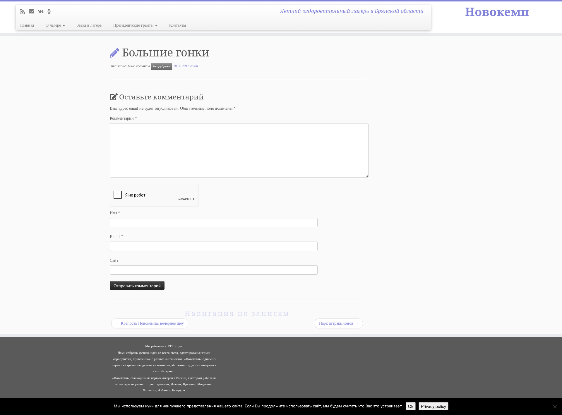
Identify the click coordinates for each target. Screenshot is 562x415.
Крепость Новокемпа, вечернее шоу (150, 323)
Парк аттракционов (339, 323)
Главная (27, 25)
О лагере (54, 25)
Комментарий (123, 118)
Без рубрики (161, 66)
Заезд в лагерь (89, 25)
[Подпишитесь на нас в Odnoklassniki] (50, 12)
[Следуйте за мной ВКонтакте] (42, 12)
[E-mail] (33, 12)
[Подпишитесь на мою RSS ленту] (24, 12)
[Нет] (555, 406)
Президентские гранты (134, 25)
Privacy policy (433, 406)
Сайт (114, 260)
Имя (115, 213)
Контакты (177, 25)
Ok (410, 406)
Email (116, 237)
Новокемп (497, 12)
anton (194, 66)
